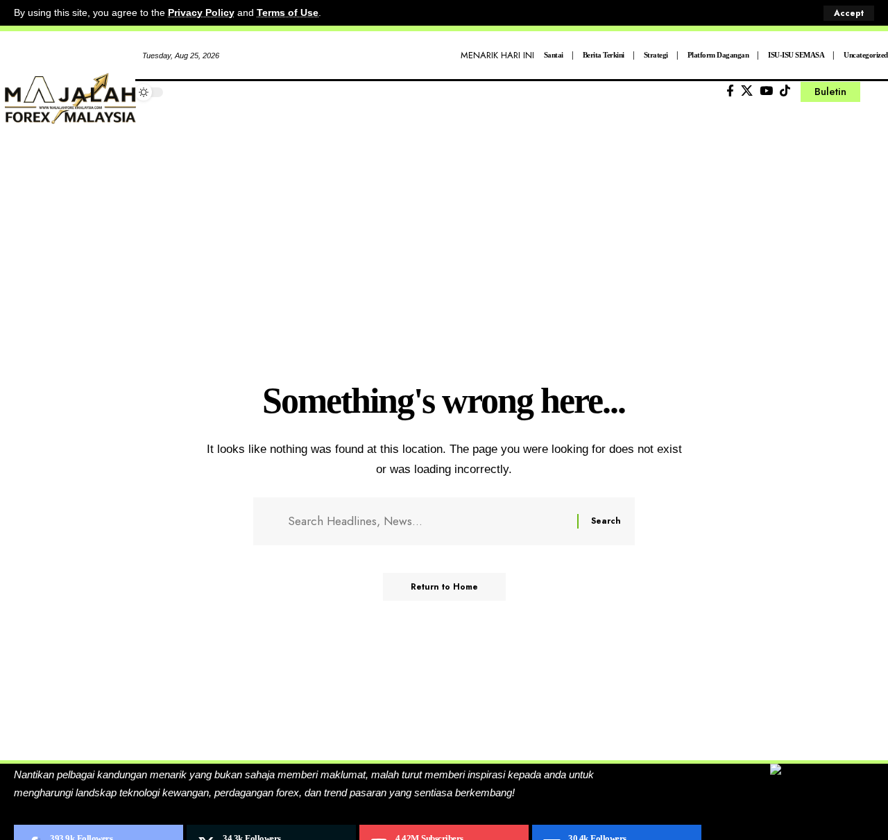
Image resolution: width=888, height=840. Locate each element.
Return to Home (444, 587)
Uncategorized (866, 55)
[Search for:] (427, 521)
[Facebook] (730, 91)
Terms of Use (287, 13)
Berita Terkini (603, 55)
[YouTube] (766, 91)
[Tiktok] (785, 91)
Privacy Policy (201, 13)
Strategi (656, 55)
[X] (746, 91)
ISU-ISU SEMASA (796, 55)
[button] (848, 13)
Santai (553, 55)
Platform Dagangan (718, 55)
